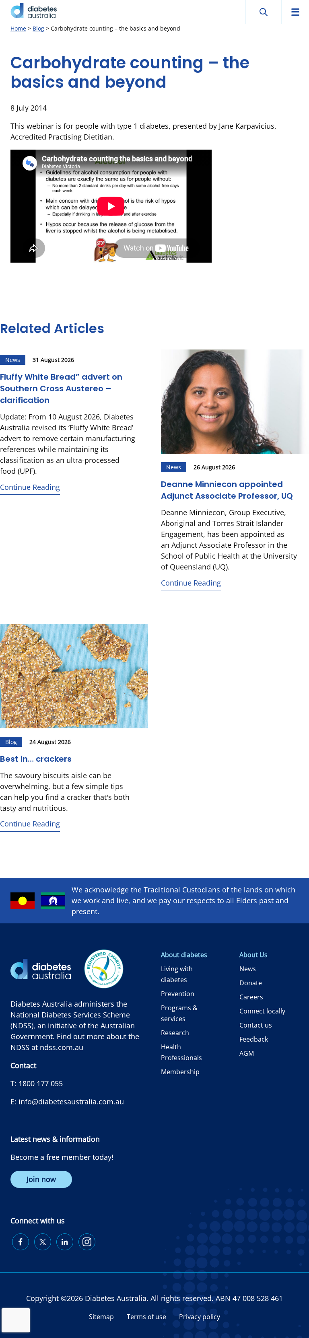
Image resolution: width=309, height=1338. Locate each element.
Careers (251, 997)
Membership (180, 1071)
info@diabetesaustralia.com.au (71, 1101)
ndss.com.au (61, 1047)
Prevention (177, 993)
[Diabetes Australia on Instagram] (86, 1241)
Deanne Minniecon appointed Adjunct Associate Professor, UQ (227, 490)
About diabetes (184, 954)
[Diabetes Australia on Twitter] (42, 1241)
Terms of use (146, 1316)
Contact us (255, 1025)
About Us (253, 954)
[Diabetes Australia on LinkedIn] (64, 1241)
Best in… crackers (37, 759)
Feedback (253, 1039)
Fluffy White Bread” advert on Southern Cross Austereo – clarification (61, 388)
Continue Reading (30, 487)
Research (175, 1032)
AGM (246, 1053)
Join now (41, 1179)
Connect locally (262, 1011)
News (247, 968)
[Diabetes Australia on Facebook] (20, 1241)
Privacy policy (199, 1316)
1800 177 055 (41, 1083)
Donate (250, 982)
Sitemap (101, 1316)
